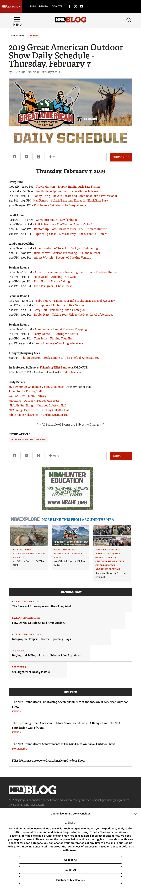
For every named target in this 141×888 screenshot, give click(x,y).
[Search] (129, 20)
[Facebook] (69, 2)
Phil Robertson (71, 372)
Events (34, 35)
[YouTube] (81, 2)
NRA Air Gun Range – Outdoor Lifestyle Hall (37, 405)
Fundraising (19, 748)
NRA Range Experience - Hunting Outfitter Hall (39, 410)
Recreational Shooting (26, 601)
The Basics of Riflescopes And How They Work (42, 606)
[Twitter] (75, 2)
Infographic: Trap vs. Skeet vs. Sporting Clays (41, 639)
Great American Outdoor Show (28, 439)
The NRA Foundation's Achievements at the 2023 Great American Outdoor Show (63, 744)
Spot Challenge (54, 387)
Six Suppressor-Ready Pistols (31, 672)
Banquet (56, 367)
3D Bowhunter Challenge (25, 387)
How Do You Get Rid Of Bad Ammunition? (39, 623)
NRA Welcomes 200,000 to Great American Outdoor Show (48, 760)
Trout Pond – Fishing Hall (25, 391)
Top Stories (19, 650)
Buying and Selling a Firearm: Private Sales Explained (46, 655)
